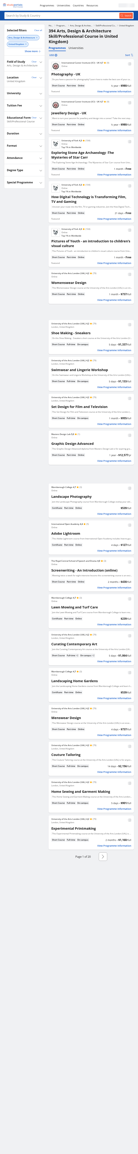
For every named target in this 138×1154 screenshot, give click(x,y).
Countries (78, 5)
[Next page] (103, 856)
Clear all (38, 30)
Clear (34, 61)
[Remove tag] (37, 38)
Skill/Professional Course (106, 25)
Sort (127, 55)
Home (51, 25)
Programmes (47, 5)
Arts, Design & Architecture (81, 25)
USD (51, 55)
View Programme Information (114, 91)
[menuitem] (47, 5)
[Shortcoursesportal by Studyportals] (13, 5)
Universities (63, 5)
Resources (92, 5)
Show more (31, 51)
